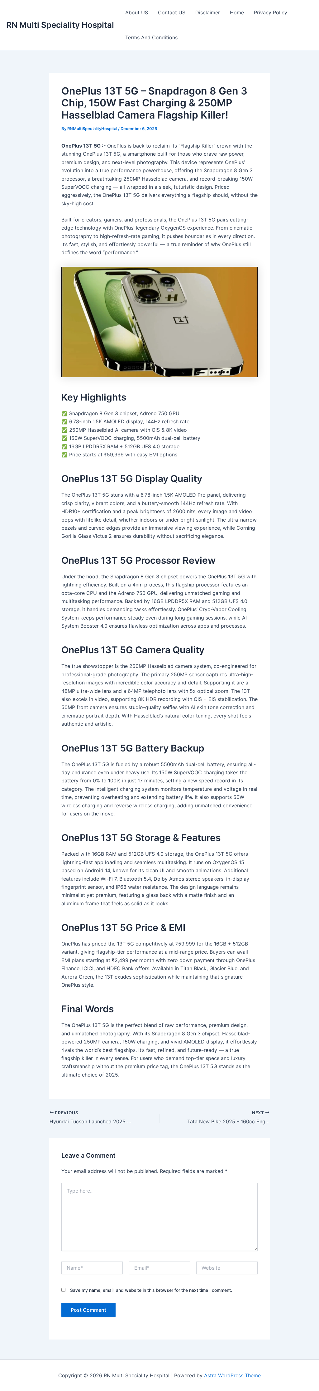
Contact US (171, 12)
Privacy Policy (270, 12)
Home (237, 12)
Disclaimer (207, 12)
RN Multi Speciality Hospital (60, 25)
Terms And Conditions (151, 37)
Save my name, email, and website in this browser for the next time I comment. (151, 1290)
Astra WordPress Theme (232, 1375)
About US (136, 12)
